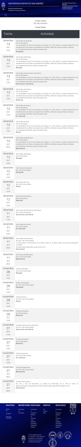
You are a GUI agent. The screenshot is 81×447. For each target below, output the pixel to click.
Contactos (8, 413)
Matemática (34, 425)
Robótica (33, 427)
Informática (34, 423)
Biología (33, 414)
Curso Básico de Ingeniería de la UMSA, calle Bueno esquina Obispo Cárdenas (49, 47)
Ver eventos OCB (45, 411)
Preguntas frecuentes (8, 417)
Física (32, 420)
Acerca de (7, 409)
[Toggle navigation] (5, 15)
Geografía (33, 422)
